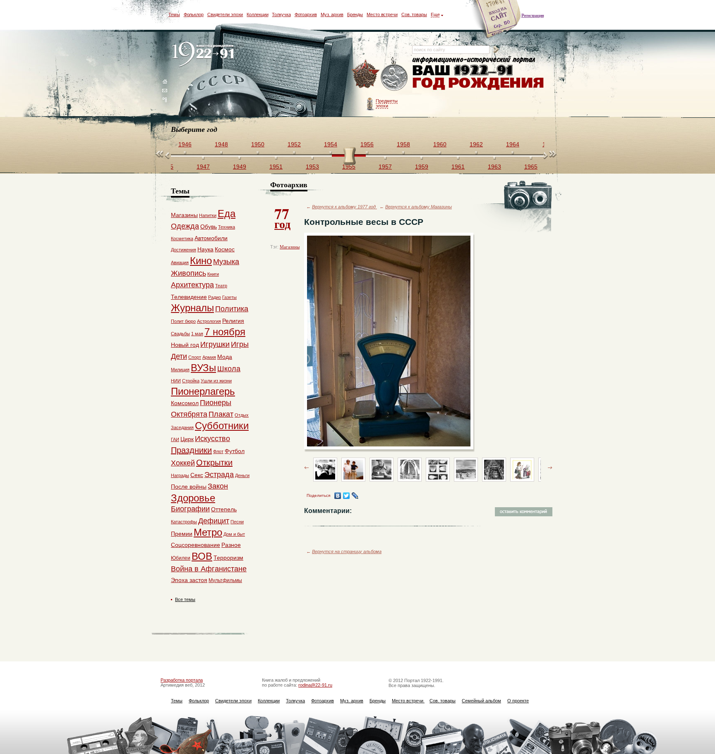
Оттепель (224, 509)
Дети (179, 356)
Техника (226, 226)
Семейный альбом (481, 700)
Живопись (188, 273)
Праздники (191, 450)
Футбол (235, 451)
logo (204, 55)
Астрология (209, 321)
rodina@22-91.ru (315, 684)
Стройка (190, 380)
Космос (225, 249)
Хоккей (183, 463)
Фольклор (194, 14)
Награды (180, 475)
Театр (221, 285)
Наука (205, 249)
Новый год (185, 344)
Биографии (190, 509)
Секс (196, 475)
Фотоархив (306, 14)
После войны (188, 486)
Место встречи (382, 14)
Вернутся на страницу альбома (346, 551)
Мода (224, 356)
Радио (214, 297)
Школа (228, 369)
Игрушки (215, 344)
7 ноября (224, 331)
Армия (209, 357)
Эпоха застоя (189, 580)
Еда (226, 213)
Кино (201, 260)
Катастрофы (184, 521)
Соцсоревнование (195, 545)
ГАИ (175, 439)
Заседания (182, 427)
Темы (174, 14)
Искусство (212, 438)
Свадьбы (180, 333)
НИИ (176, 380)
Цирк (187, 439)
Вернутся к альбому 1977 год (344, 206)
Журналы (192, 307)
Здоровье (193, 497)
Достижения (183, 249)
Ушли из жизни (216, 380)
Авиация (180, 262)
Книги (213, 274)
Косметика (182, 238)
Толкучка (281, 14)
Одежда (185, 226)
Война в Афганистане (209, 569)
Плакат (221, 414)
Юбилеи (180, 558)
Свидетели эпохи (225, 14)
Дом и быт (234, 534)
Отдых (242, 415)
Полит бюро (183, 321)
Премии (181, 533)
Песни (237, 521)
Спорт (194, 357)
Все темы (185, 599)
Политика (231, 309)
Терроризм (228, 557)
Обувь (208, 226)
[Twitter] (346, 495)
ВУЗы (203, 367)
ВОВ (202, 556)
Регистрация (532, 15)
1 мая (197, 333)
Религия (233, 320)
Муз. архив (332, 14)
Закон (218, 486)
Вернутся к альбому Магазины (418, 206)
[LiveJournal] (355, 495)
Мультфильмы (225, 580)
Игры (240, 344)
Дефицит (213, 521)
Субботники (222, 425)
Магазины (290, 246)
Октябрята (189, 414)
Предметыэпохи (387, 103)
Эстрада (219, 474)
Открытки (214, 462)
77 (282, 217)
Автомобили (211, 238)
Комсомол (185, 403)
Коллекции (257, 14)
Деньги (242, 475)
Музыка (226, 262)
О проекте (518, 700)
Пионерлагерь (203, 391)
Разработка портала (182, 680)
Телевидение (189, 296)
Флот (218, 451)
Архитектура (192, 285)
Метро (208, 532)
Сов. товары (414, 14)
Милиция (180, 369)
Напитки (207, 215)
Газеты (229, 297)
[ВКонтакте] (338, 495)
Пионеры (215, 402)
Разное (231, 545)
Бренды (355, 14)
